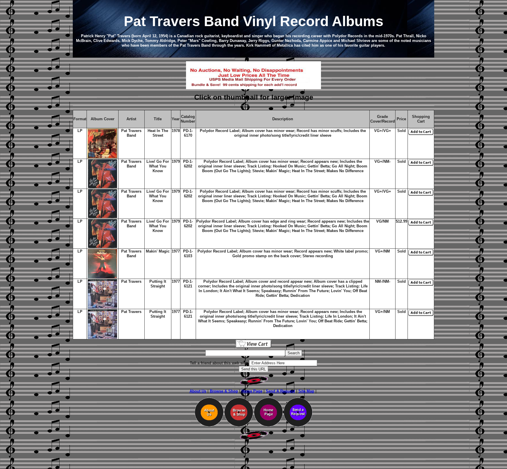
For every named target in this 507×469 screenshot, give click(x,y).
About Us (198, 391)
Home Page (251, 391)
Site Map (306, 391)
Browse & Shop (224, 391)
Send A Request (280, 391)
